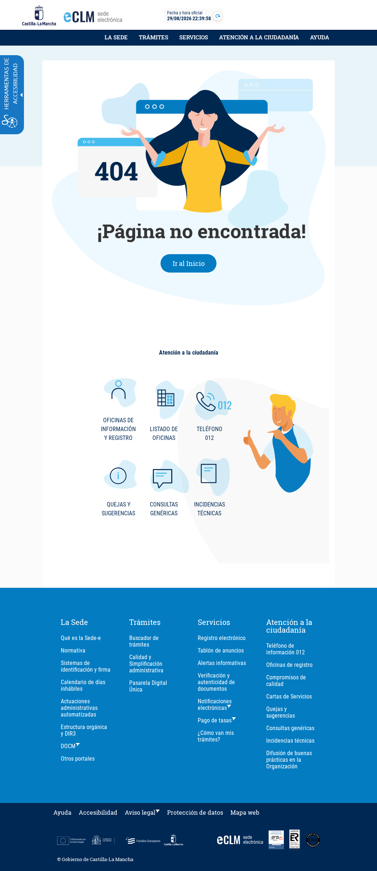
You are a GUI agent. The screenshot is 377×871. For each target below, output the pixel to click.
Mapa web (244, 812)
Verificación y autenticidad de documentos (216, 682)
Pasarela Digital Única (148, 686)
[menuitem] (116, 41)
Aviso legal (140, 812)
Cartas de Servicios (289, 696)
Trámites (153, 37)
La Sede (116, 37)
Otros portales (78, 758)
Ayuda (319, 37)
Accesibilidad (98, 812)
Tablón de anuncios (221, 650)
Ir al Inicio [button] (195, 263)
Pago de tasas (215, 720)
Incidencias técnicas (290, 740)
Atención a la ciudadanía (259, 37)
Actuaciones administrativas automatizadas (79, 708)
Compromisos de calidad (286, 680)
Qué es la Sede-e (81, 637)
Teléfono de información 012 (285, 649)
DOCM (68, 746)
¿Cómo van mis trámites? (216, 736)
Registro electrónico (222, 637)
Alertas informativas (222, 663)
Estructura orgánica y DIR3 (84, 730)
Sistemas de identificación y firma (85, 666)
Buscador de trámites (144, 641)
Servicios (193, 37)
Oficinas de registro (289, 664)
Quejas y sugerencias (280, 712)
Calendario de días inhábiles (83, 685)
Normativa (73, 650)
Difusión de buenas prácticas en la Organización (289, 760)
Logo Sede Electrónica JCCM (95, 18)
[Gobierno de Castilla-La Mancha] (39, 15)
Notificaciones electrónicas (215, 704)
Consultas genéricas (290, 728)
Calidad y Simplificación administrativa (146, 664)
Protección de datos (195, 812)
